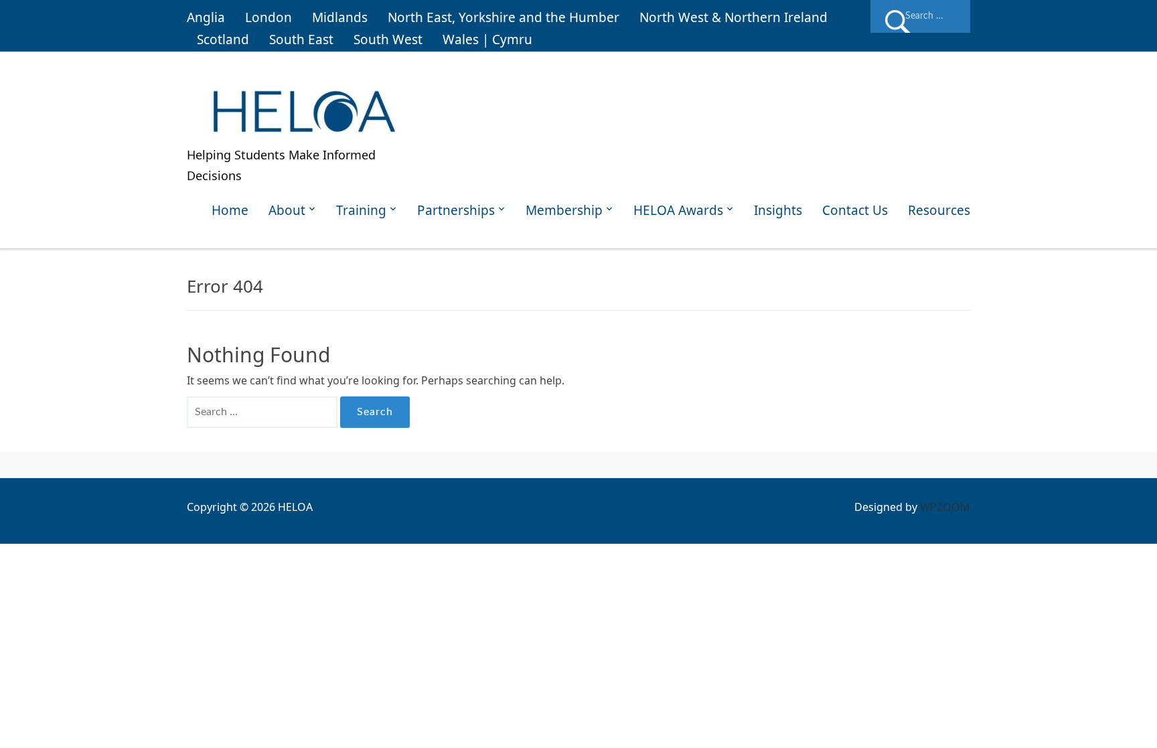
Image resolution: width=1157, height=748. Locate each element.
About (286, 210)
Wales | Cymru (487, 39)
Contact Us (855, 210)
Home (230, 210)
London (268, 17)
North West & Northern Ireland (733, 17)
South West (388, 39)
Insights (778, 210)
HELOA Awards (678, 210)
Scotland (223, 39)
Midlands (340, 17)
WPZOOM (945, 507)
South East (301, 39)
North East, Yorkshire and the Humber (503, 17)
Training (361, 210)
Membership (564, 210)
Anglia (206, 17)
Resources (939, 210)
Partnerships (456, 210)
